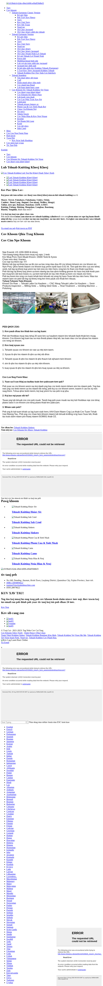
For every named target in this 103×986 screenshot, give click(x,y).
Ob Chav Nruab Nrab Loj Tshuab (31, 54)
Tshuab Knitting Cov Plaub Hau (42, 638)
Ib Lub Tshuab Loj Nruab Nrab (30, 56)
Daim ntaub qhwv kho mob (29, 82)
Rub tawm (10, 135)
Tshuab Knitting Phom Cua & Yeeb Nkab (35, 543)
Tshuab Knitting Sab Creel (26, 522)
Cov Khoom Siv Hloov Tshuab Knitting (30, 430)
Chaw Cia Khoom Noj (26, 109)
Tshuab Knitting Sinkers (24, 427)
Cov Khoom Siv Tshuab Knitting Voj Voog (30, 90)
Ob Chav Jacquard (25, 29)
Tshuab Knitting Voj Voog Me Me (71, 635)
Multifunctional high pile (27, 61)
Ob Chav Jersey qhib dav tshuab (31, 32)
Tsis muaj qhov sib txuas (27, 78)
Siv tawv (21, 111)
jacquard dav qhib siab (26, 66)
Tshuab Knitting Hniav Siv (27, 511)
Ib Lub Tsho (22, 15)
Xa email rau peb (8, 228)
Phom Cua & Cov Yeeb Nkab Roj (31, 107)
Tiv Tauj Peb (11, 145)
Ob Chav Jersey (24, 49)
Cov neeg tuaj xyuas (15, 143)
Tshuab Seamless (19, 75)
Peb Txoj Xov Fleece (26, 17)
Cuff (19, 80)
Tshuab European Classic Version (26, 13)
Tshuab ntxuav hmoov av (28, 104)
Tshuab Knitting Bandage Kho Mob (41, 635)
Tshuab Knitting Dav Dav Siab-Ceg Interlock (36, 73)
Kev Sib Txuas (23, 25)
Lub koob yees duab (25, 97)
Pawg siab (21, 58)
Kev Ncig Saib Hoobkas (22, 140)
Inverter (20, 119)
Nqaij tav (21, 27)
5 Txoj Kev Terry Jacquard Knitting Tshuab (35, 70)
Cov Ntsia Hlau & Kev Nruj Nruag (32, 116)
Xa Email (5, 642)
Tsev (8, 8)
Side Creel (21, 128)
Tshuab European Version (23, 34)
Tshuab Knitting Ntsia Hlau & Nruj (31, 563)
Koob (19, 123)
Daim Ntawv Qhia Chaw (35, 633)
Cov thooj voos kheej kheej (28, 92)
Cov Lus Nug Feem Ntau (17, 133)
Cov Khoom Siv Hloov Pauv (29, 94)
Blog (8, 131)
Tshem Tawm (23, 114)
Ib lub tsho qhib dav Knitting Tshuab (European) (37, 68)
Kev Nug (5, 607)
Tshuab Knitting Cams (24, 553)
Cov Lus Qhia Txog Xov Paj (29, 99)
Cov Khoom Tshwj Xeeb (12, 633)
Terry (19, 20)
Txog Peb (10, 138)
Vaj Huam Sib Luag (25, 121)
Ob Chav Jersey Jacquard (28, 51)
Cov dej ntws (22, 126)
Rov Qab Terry (23, 22)
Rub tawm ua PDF (24, 228)
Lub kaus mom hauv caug (28, 87)
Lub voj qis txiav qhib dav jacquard (32, 63)
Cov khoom (11, 10)
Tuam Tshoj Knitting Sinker (13, 635)
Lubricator (21, 102)
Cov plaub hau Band (26, 85)
